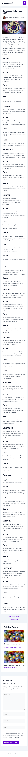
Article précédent (14, 616)
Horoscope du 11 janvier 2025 (14, 665)
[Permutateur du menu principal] (24, 3)
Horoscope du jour (8, 647)
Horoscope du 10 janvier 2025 (12, 644)
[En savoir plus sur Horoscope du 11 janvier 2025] (14, 657)
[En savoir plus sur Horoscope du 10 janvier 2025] (14, 636)
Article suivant (14, 619)
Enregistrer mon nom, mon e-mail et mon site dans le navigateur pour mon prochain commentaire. (13, 735)
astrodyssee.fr (7, 3)
